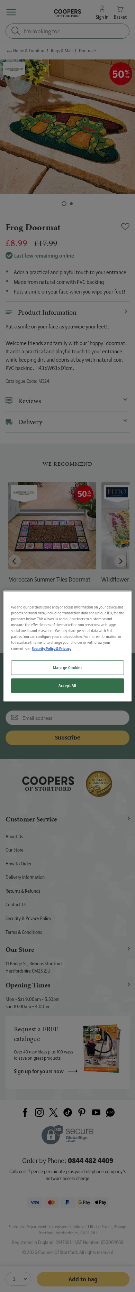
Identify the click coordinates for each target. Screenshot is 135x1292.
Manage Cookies (67, 667)
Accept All (67, 685)
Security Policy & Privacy (51, 648)
